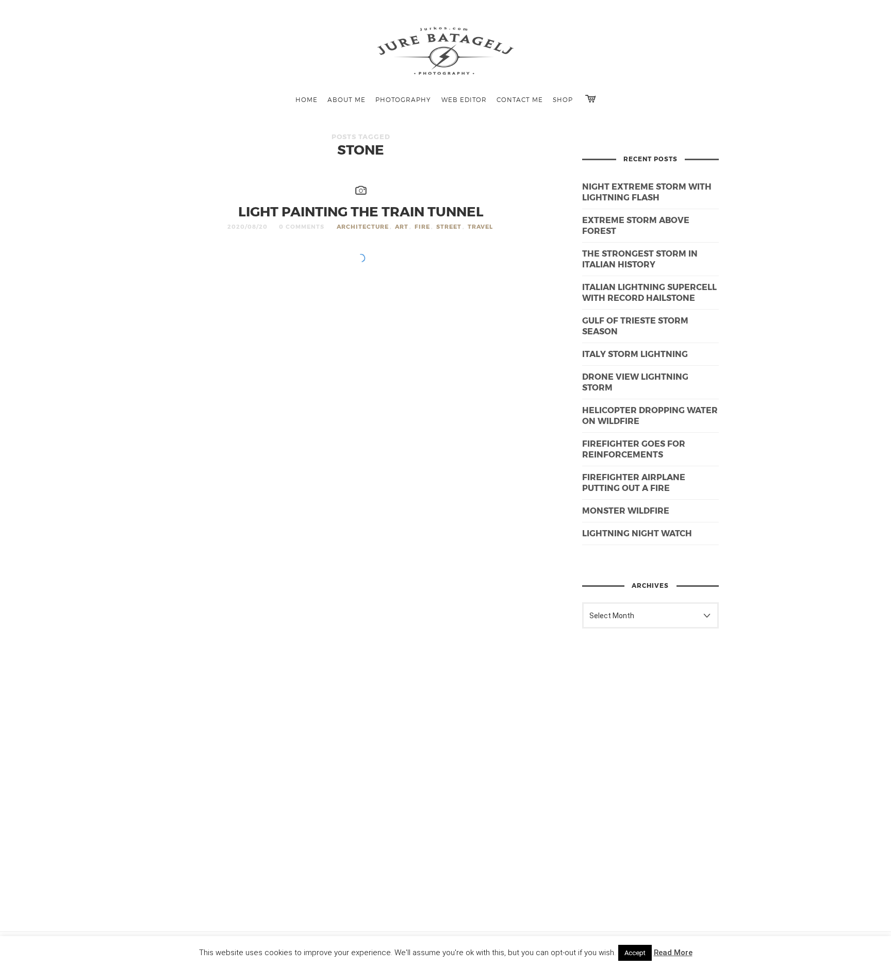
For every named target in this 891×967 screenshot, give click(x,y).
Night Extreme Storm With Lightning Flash (647, 191)
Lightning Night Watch (637, 533)
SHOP (563, 99)
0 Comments (301, 226)
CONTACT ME (520, 99)
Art (401, 226)
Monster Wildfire (625, 510)
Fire (422, 226)
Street (448, 226)
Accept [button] (635, 953)
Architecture (363, 226)
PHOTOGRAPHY (403, 99)
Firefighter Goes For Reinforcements (633, 448)
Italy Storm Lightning (635, 354)
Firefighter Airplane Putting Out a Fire (633, 482)
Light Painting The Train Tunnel (361, 211)
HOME (306, 99)
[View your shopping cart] (590, 98)
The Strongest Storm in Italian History (640, 258)
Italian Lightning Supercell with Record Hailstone (649, 292)
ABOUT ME (346, 99)
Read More (673, 952)
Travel (480, 226)
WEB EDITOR (464, 99)
